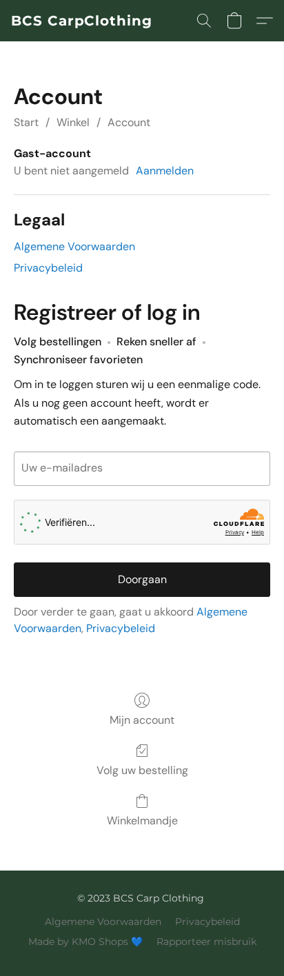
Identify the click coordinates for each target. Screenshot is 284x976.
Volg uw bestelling (142, 770)
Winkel (73, 122)
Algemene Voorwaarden (74, 246)
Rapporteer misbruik (206, 941)
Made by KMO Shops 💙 (85, 941)
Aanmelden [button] (165, 170)
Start (26, 122)
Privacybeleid (48, 268)
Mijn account (142, 720)
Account (129, 122)
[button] (81, 20)
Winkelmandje (142, 820)
